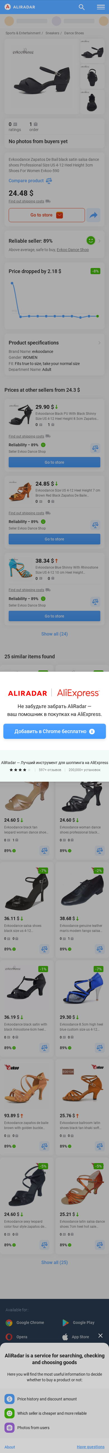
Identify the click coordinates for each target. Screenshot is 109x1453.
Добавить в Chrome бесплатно (50, 731)
